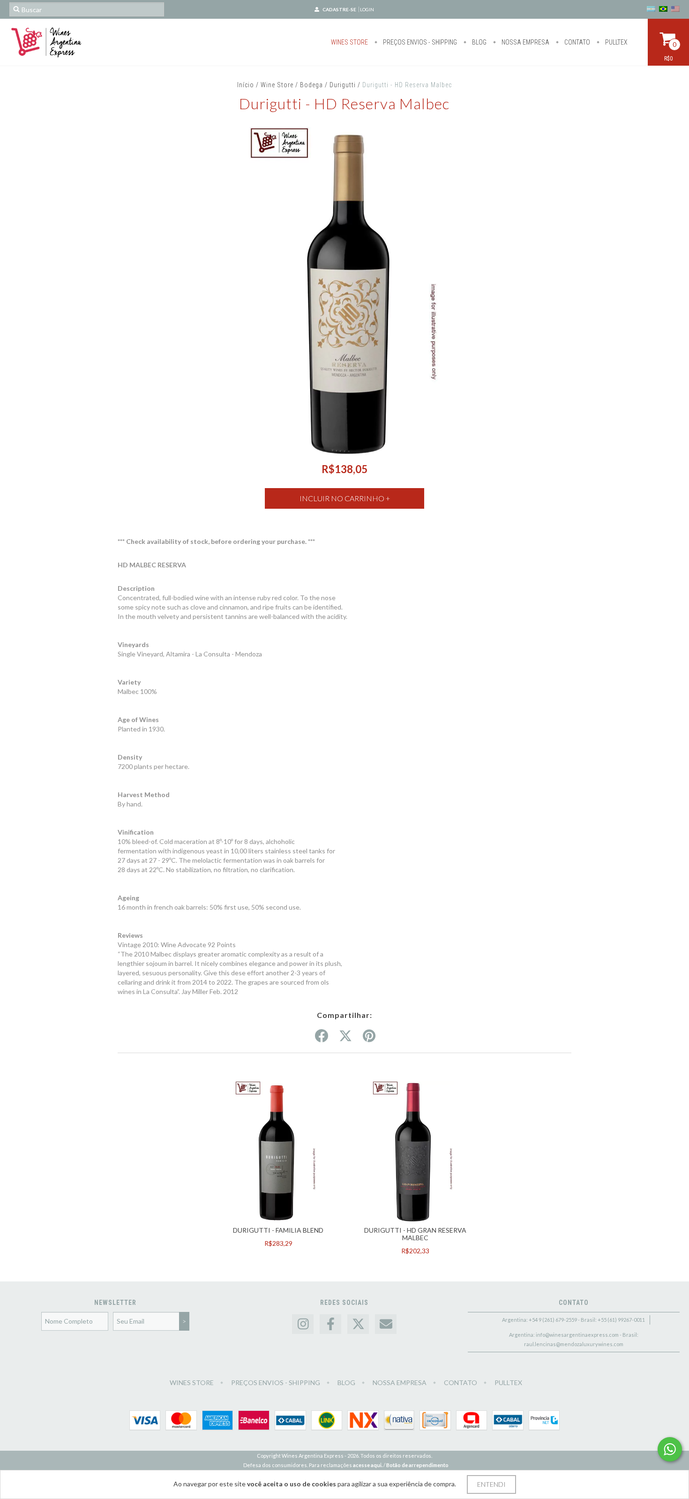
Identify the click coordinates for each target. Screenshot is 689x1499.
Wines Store (349, 42)
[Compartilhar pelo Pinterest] (369, 1036)
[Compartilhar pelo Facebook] (321, 1036)
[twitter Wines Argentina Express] (358, 1324)
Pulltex (616, 42)
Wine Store (277, 85)
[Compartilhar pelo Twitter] (345, 1036)
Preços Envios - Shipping (419, 42)
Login (367, 9)
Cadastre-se (339, 9)
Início (245, 85)
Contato (576, 42)
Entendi (491, 1484)
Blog (479, 42)
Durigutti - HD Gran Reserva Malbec (415, 1234)
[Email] (386, 1324)
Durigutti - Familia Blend (278, 1230)
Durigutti (343, 85)
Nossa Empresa (524, 42)
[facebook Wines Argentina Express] (330, 1324)
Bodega (311, 85)
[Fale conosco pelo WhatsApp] (670, 1449)
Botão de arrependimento (417, 1465)
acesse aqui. (367, 1465)
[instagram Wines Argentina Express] (303, 1324)
